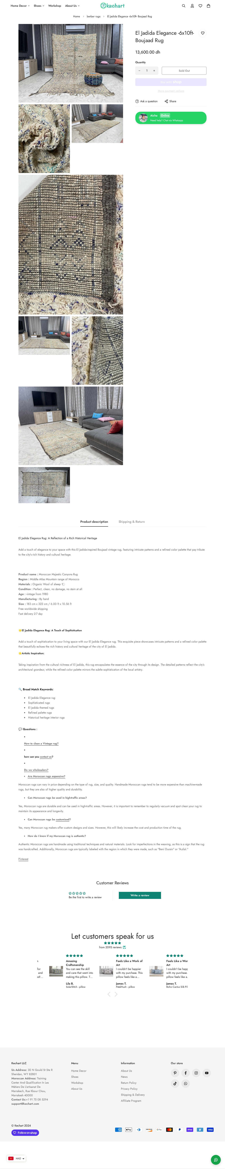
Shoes (37, 6)
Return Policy (128, 1083)
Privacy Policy (129, 1089)
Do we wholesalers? (36, 770)
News (124, 1077)
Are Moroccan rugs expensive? (46, 776)
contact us (46, 757)
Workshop (54, 6)
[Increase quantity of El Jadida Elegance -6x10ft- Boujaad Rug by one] (154, 71)
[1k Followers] (196, 1073)
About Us (71, 6)
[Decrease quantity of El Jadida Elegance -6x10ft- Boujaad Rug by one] (139, 71)
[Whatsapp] (185, 1083)
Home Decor (19, 6)
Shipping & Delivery (133, 1095)
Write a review (140, 895)
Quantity (140, 62)
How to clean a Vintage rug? (41, 743)
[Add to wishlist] (203, 33)
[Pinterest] (175, 1073)
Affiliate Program (131, 1101)
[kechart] (112, 6)
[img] (112, 943)
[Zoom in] (116, 31)
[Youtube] (206, 1073)
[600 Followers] (185, 1073)
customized (62, 819)
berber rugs (93, 16)
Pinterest (23, 859)
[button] (208, 6)
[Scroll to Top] (218, 1150)
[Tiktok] (175, 1083)
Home (76, 16)
